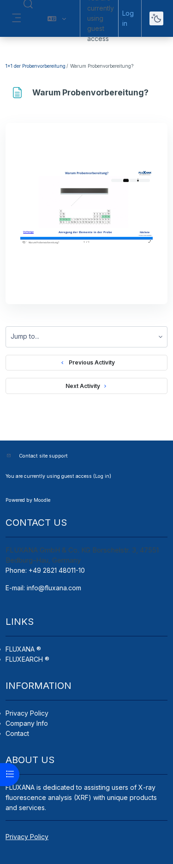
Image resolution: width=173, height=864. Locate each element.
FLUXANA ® (23, 649)
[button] (57, 18)
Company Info (27, 723)
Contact (17, 733)
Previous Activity (90, 362)
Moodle (42, 500)
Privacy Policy (27, 713)
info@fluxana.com (54, 588)
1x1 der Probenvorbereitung (36, 66)
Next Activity (82, 385)
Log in (128, 18)
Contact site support (43, 456)
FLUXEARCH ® (27, 659)
